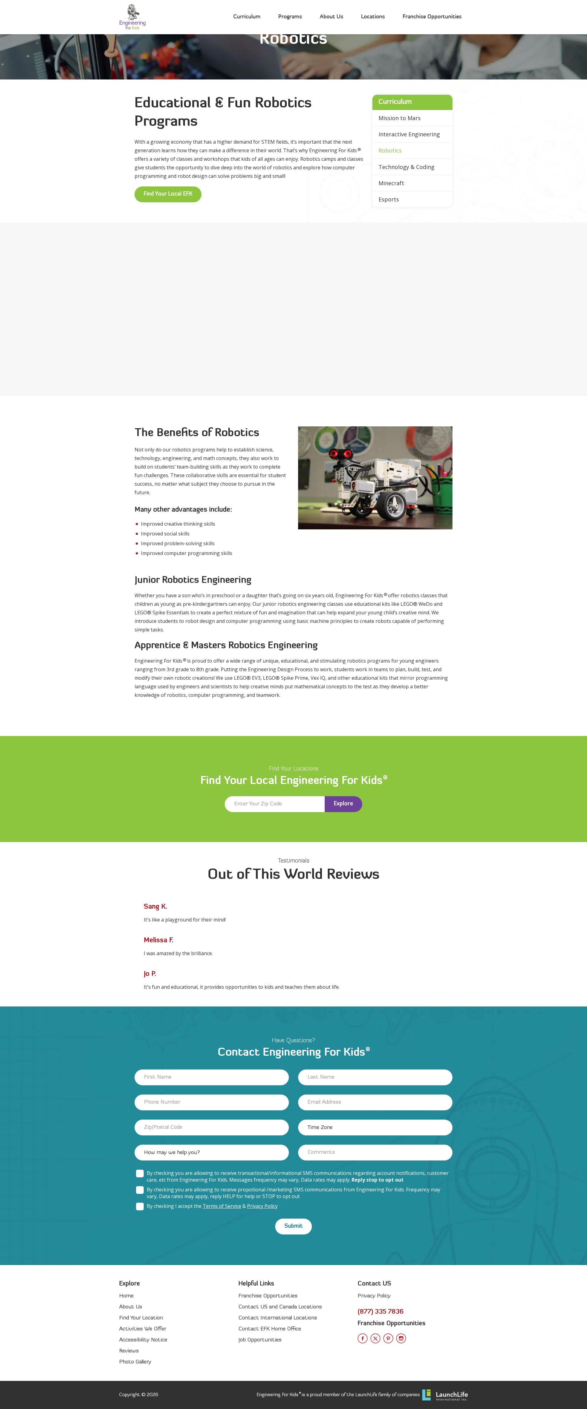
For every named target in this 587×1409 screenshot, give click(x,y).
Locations (373, 17)
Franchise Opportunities (432, 17)
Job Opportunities (260, 1340)
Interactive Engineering (409, 134)
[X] (375, 1338)
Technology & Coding (406, 167)
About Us (331, 17)
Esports (388, 199)
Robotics (390, 150)
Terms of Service (222, 1206)
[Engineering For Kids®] (132, 17)
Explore (343, 804)
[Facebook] (362, 1338)
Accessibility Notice (143, 1340)
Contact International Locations (277, 1318)
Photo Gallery (135, 1362)
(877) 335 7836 (381, 1312)
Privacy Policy (262, 1206)
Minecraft (391, 183)
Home (126, 1296)
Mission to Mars (399, 118)
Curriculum (246, 17)
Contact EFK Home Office (269, 1329)
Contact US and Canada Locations (280, 1307)
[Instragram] (401, 1338)
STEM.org (332, 328)
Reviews (129, 1351)
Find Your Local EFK (168, 194)
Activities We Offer (142, 1329)
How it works (130, 348)
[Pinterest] (388, 1338)
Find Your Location (141, 1318)
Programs (290, 17)
